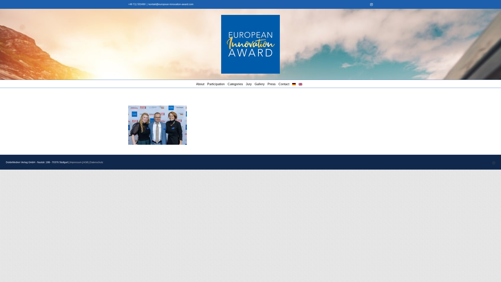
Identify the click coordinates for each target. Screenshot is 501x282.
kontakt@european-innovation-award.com (171, 4)
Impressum (76, 162)
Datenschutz (96, 162)
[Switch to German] (294, 84)
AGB (85, 162)
